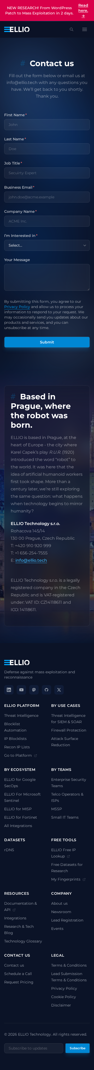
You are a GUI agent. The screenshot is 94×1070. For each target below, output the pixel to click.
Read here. (83, 10)
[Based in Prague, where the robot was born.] (15, 396)
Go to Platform (18, 755)
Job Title (13, 163)
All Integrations (18, 825)
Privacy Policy (17, 306)
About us (59, 903)
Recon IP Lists (17, 747)
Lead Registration (67, 920)
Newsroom (61, 911)
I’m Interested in (21, 235)
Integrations (15, 918)
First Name (15, 115)
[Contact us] (25, 63)
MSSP (56, 809)
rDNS (9, 849)
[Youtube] (21, 690)
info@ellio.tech (31, 560)
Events (57, 928)
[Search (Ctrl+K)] (71, 29)
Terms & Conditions (69, 965)
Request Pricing (18, 982)
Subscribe (77, 1048)
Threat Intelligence (21, 715)
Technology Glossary (23, 941)
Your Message (17, 259)
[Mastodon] (34, 690)
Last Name (15, 139)
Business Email (19, 187)
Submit (47, 342)
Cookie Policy (63, 996)
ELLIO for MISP (18, 809)
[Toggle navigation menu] (84, 29)
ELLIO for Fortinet (20, 817)
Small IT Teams (65, 817)
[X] (59, 690)
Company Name (20, 211)
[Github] (46, 690)
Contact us (14, 965)
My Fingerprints (66, 879)
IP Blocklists (15, 738)
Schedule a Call (18, 973)
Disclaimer (61, 1005)
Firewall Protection (68, 730)
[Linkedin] (9, 690)
